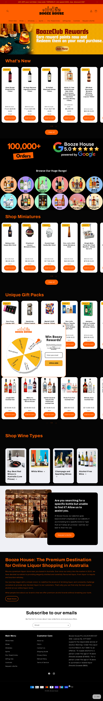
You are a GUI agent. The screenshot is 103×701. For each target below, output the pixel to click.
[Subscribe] (68, 625)
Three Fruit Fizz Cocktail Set (69, 398)
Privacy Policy (42, 655)
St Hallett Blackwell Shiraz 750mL (49, 89)
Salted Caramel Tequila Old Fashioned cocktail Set (49, 400)
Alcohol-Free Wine (85, 472)
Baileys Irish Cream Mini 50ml (10, 244)
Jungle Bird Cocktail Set (10, 398)
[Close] (63, 326)
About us (40, 640)
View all (51, 132)
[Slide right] (56, 126)
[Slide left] (47, 126)
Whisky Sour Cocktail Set (89, 398)
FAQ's (39, 644)
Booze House (54, 690)
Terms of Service (43, 662)
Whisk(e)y (8, 648)
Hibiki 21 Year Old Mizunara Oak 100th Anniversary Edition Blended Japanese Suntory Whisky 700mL (69, 94)
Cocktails (8, 662)
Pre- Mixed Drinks (11, 655)
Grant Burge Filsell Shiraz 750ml (10, 89)
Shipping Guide (42, 651)
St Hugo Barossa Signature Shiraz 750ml (29, 89)
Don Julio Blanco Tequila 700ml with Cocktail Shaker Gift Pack (69, 325)
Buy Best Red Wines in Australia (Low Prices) (15, 475)
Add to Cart (10, 118)
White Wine (37, 471)
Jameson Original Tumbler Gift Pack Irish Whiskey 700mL (89, 324)
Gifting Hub (9, 659)
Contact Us (41, 648)
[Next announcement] (97, 2)
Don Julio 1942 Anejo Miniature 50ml (69, 245)
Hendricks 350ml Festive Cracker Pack (29, 323)
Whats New (9, 640)
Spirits (7, 651)
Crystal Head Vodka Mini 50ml (49, 244)
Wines (7, 644)
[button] (7, 11)
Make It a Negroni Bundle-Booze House (30, 399)
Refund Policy (42, 659)
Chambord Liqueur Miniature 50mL (30, 245)
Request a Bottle (65, 535)
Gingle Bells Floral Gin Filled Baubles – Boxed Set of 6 (89, 245)
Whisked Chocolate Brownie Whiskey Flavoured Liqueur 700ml (88, 92)
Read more (11, 599)
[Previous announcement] (6, 2)
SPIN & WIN (53, 363)
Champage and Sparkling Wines (63, 472)
